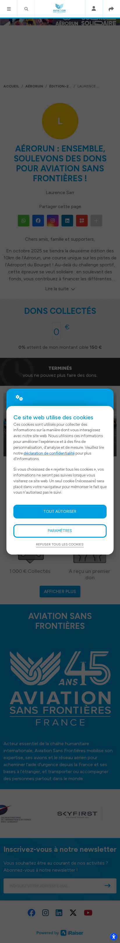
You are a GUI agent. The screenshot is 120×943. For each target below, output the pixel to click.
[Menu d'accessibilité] (113, 936)
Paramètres (60, 530)
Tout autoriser (59, 511)
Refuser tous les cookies (60, 544)
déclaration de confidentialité (49, 453)
